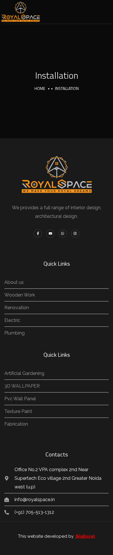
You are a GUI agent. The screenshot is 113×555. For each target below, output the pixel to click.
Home (39, 88)
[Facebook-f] (38, 233)
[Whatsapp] (63, 233)
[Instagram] (75, 233)
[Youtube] (50, 233)
